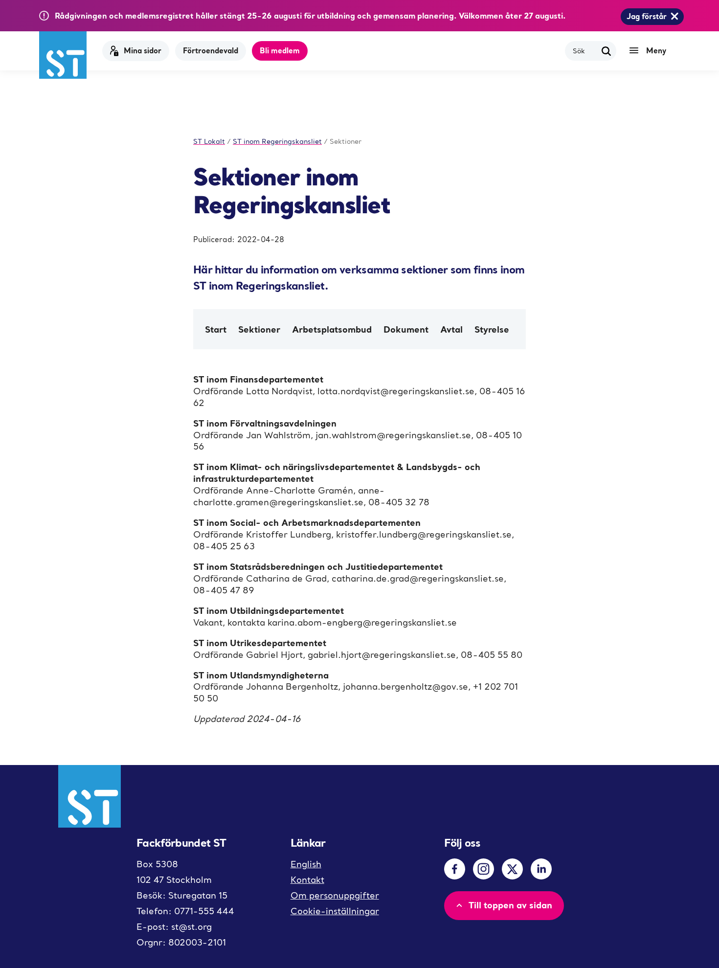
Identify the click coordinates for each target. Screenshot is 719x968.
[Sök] (606, 51)
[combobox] (585, 51)
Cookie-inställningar (335, 911)
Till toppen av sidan (510, 905)
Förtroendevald (210, 50)
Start (215, 329)
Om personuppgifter (335, 895)
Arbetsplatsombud (332, 329)
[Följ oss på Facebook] (454, 869)
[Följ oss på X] (512, 869)
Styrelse (491, 329)
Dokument (405, 329)
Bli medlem (280, 50)
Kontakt (307, 879)
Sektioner (259, 329)
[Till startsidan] (63, 55)
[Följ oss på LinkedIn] (541, 869)
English (306, 864)
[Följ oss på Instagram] (483, 869)
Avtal (451, 329)
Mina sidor (142, 50)
